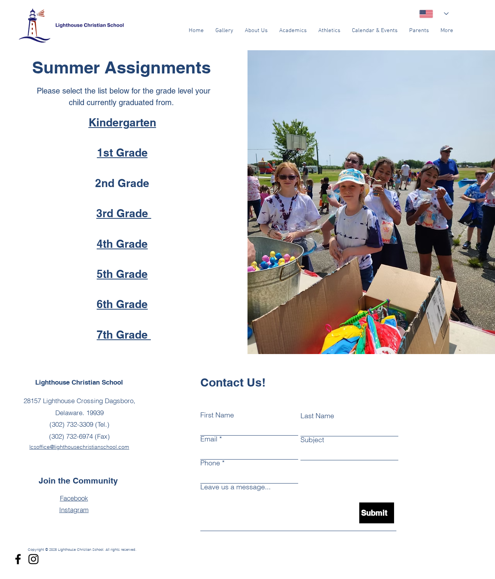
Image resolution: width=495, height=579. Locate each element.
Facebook (74, 498)
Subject (312, 439)
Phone (210, 463)
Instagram (74, 510)
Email (208, 439)
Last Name (317, 415)
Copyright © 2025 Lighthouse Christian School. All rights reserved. (82, 549)
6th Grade (122, 304)
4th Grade (122, 243)
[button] (256, 30)
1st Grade (122, 152)
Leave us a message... (235, 487)
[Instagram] (33, 559)
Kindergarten (122, 122)
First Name (217, 415)
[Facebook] (18, 559)
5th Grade (122, 273)
